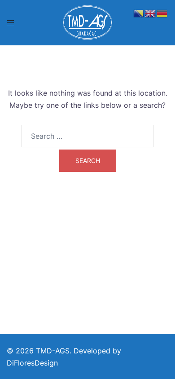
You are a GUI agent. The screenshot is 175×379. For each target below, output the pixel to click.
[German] (162, 12)
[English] (151, 12)
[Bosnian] (139, 12)
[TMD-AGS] (87, 21)
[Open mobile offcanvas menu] (10, 23)
